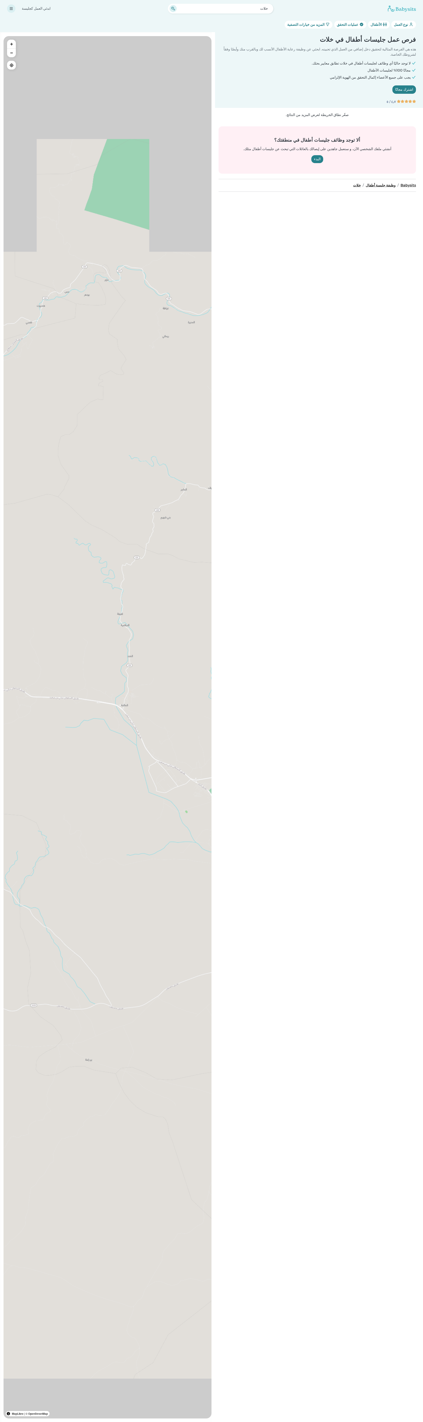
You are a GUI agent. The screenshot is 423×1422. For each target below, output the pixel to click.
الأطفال (377, 24)
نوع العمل (401, 24)
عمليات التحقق (348, 24)
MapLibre (18, 1414)
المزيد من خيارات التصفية (306, 24)
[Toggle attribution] (8, 1413)
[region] (108, 727)
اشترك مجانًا (404, 89)
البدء (317, 159)
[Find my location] (11, 65)
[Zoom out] (11, 52)
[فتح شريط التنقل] (11, 8)
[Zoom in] (11, 44)
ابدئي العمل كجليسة (36, 8)
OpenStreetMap (38, 1414)
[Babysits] (402, 9)
